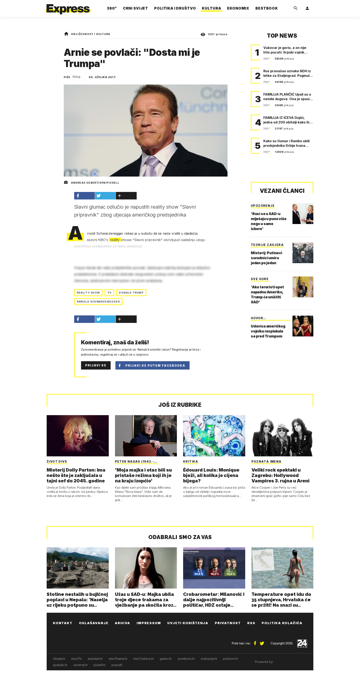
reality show (88, 292)
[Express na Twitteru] (261, 641)
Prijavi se (95, 365)
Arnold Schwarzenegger (98, 301)
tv (109, 292)
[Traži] (295, 8)
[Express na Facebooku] (255, 641)
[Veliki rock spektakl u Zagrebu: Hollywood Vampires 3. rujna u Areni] (282, 435)
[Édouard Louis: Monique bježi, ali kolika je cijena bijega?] (214, 435)
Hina (76, 77)
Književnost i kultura (90, 34)
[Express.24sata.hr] (68, 7)
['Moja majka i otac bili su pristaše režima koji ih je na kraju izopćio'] (146, 435)
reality (115, 240)
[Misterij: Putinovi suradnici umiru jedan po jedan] (302, 252)
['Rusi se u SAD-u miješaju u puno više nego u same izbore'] (302, 213)
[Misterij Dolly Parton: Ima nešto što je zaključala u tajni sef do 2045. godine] (78, 435)
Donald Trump (131, 292)
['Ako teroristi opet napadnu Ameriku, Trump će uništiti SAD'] (302, 286)
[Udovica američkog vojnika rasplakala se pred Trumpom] (302, 326)
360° (267, 58)
